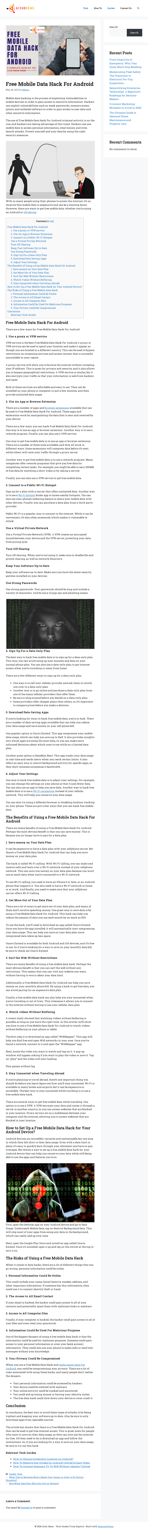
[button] (138, 8)
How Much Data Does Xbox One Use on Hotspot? (34, 1483)
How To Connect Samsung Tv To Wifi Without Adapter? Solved (51, 1466)
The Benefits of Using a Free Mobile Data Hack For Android (41, 265)
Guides (111, 8)
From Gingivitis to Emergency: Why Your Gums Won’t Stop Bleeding (125, 63)
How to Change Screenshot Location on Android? (43, 1459)
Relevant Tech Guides (23, 314)
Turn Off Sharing (20, 244)
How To (98, 8)
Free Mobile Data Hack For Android (27, 226)
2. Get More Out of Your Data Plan (30, 272)
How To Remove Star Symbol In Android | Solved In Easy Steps (51, 1462)
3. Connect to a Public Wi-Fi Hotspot (31, 237)
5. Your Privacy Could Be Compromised (33, 307)
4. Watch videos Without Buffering (31, 279)
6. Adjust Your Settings (24, 262)
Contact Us (126, 8)
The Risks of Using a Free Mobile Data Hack (32, 290)
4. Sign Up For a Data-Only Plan (29, 255)
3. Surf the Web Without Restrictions (32, 276)
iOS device (30, 212)
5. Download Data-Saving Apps (28, 258)
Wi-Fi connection (43, 791)
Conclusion (13, 311)
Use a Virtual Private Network (28, 240)
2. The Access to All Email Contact (30, 297)
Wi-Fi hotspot (26, 495)
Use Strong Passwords (23, 251)
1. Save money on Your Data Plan (30, 269)
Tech (85, 8)
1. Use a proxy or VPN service (28, 230)
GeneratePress (105, 1526)
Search (113, 27)
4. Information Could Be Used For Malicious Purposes (41, 304)
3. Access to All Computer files (28, 300)
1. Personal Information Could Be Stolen (34, 293)
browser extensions (57, 408)
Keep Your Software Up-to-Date (29, 248)
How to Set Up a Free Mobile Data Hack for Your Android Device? (44, 286)
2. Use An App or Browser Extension (31, 234)
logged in (27, 1507)
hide (50, 221)
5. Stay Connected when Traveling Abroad (35, 283)
